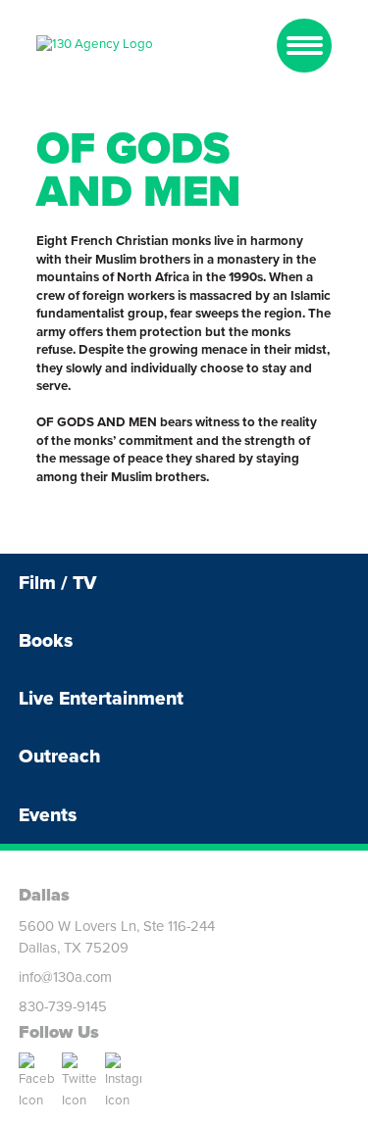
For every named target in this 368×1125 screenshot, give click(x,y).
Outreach (59, 756)
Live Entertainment (101, 698)
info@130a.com (65, 977)
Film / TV (57, 582)
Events (48, 815)
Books (46, 640)
